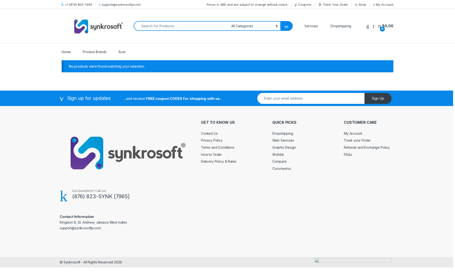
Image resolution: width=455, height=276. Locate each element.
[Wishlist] (367, 26)
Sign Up (378, 98)
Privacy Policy (212, 140)
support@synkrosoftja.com (121, 4)
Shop (362, 4)
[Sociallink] (62, 238)
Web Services (283, 140)
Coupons (304, 4)
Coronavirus (281, 168)
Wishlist (278, 154)
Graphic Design (284, 147)
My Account (384, 4)
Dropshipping (282, 133)
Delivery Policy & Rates (219, 161)
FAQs (348, 154)
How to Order (211, 154)
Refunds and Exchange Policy (367, 147)
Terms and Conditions (217, 147)
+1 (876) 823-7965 (78, 4)
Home (66, 52)
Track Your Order (335, 4)
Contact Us (209, 133)
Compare (279, 161)
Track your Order (357, 140)
